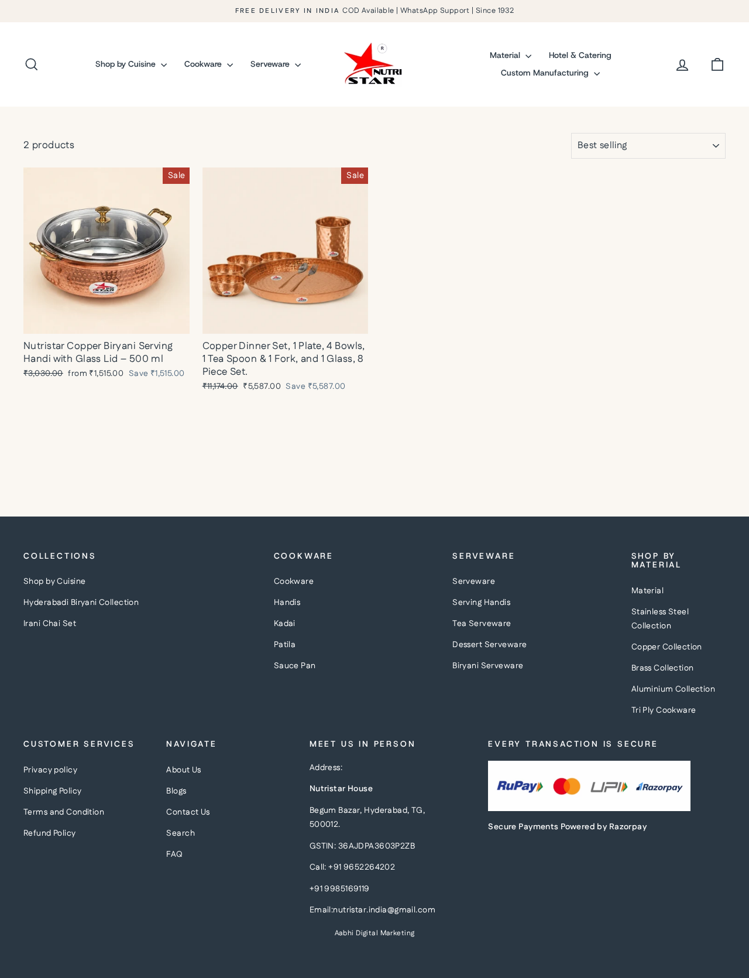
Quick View (106, 321)
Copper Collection (666, 647)
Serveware (271, 64)
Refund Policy (49, 833)
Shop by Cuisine (126, 64)
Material (506, 55)
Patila (285, 645)
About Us (183, 770)
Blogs (176, 791)
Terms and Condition (63, 812)
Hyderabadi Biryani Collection (81, 602)
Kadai (285, 624)
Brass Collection (662, 668)
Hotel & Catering (580, 55)
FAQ (174, 854)
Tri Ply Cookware (663, 710)
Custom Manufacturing (546, 72)
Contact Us (187, 812)
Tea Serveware (481, 624)
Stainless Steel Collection (660, 619)
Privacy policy (50, 770)
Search (180, 833)
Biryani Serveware (487, 666)
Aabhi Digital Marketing (375, 933)
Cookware (204, 64)
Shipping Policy (52, 791)
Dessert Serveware (489, 645)
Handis (287, 602)
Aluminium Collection (673, 689)
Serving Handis (481, 602)
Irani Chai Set (49, 624)
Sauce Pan (295, 666)
